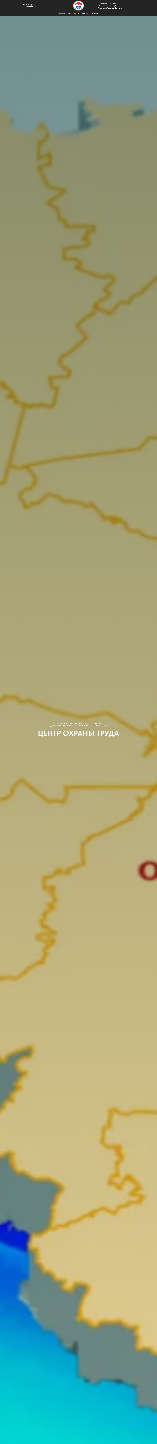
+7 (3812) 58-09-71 (113, 3)
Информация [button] (73, 14)
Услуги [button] (85, 14)
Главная (61, 14)
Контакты (95, 14)
